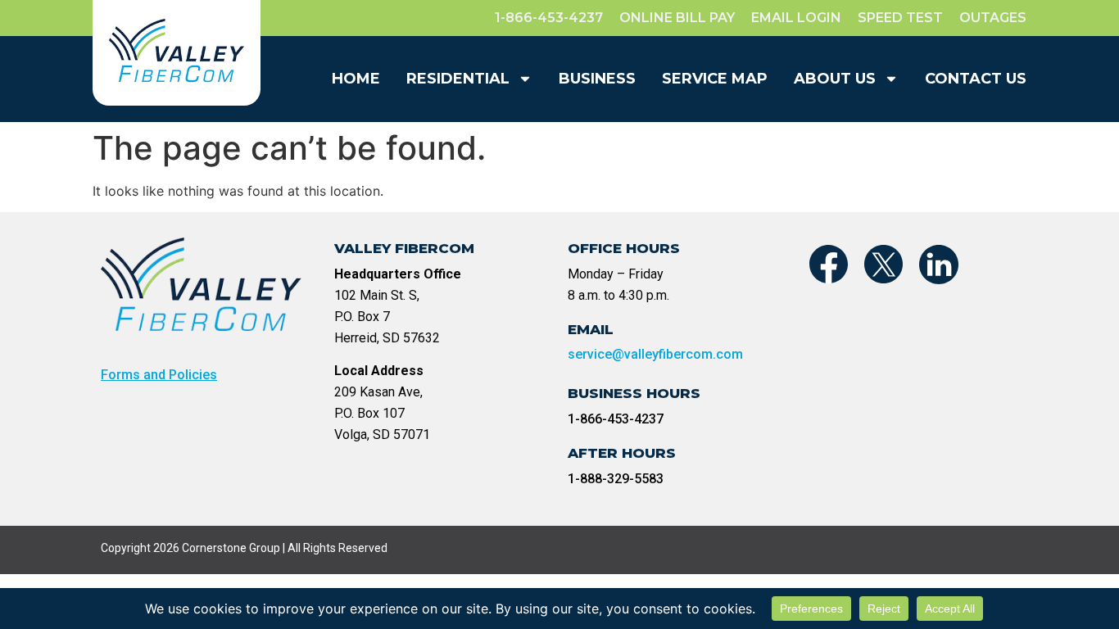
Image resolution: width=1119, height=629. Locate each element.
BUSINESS (597, 78)
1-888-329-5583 (616, 478)
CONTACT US (975, 78)
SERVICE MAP (715, 78)
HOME (356, 78)
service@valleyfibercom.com (655, 354)
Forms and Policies (159, 374)
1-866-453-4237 (616, 419)
